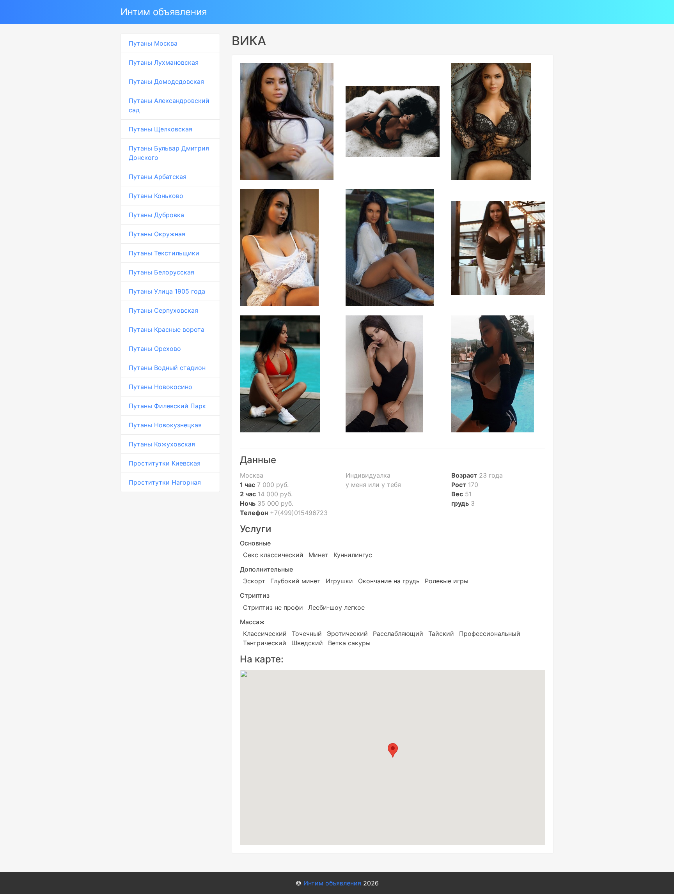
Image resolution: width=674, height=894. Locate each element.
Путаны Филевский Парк (167, 406)
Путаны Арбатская (157, 177)
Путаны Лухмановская (164, 62)
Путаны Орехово (155, 348)
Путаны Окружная (157, 234)
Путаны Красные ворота (166, 329)
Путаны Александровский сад (169, 105)
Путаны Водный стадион (167, 368)
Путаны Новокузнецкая (165, 425)
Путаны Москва (153, 43)
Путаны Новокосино (160, 387)
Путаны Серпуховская (163, 310)
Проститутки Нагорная (165, 482)
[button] (393, 750)
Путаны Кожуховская (162, 444)
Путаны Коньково (156, 196)
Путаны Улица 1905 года (167, 291)
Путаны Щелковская (160, 129)
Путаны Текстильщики (164, 253)
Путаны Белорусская (161, 272)
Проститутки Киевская (164, 463)
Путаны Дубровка (156, 215)
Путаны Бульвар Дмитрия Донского (169, 152)
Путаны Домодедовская (166, 81)
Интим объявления (164, 12)
